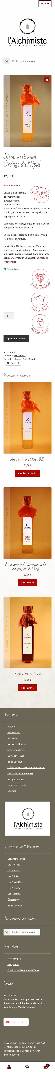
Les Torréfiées (14, 882)
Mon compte (14, 958)
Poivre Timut (29, 359)
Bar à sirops (13, 732)
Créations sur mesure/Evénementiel (26, 767)
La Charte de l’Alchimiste (20, 773)
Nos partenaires (15, 779)
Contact (11, 790)
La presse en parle (16, 784)
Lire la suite (27, 582)
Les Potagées (14, 888)
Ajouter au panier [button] (27, 473)
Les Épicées (13, 876)
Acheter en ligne (16, 749)
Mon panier (13, 964)
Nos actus (12, 738)
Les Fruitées (20, 355)
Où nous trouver (15, 755)
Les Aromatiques (16, 858)
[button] (46, 79)
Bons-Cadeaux (14, 761)
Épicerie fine (13, 899)
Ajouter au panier (16, 338)
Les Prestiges (14, 893)
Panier (42, 1064)
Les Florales (13, 870)
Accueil (11, 726)
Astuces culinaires (16, 744)
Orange (18, 359)
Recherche (27, 1067)
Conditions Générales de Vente (23, 970)
